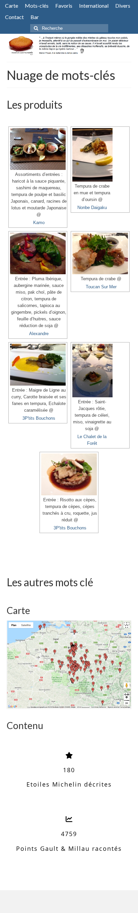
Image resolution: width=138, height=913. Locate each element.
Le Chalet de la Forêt (92, 440)
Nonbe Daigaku (92, 207)
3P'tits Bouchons (38, 418)
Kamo (39, 222)
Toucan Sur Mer (101, 287)
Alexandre (39, 333)
